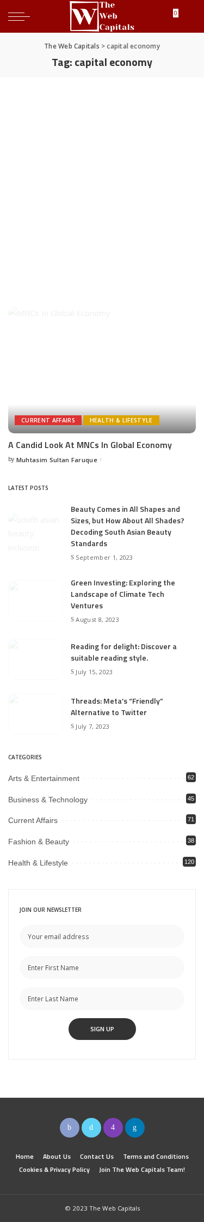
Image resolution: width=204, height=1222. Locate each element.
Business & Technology (48, 799)
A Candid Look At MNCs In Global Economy (90, 444)
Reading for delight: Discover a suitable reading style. (124, 651)
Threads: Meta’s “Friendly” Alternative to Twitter (117, 706)
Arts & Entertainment (43, 778)
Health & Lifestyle (121, 420)
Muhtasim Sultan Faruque (56, 460)
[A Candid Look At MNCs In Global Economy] (102, 369)
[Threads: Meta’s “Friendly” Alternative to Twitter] (35, 713)
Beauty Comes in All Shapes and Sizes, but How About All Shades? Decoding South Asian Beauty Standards (127, 526)
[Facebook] (69, 1128)
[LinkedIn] (135, 1128)
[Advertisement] (102, 185)
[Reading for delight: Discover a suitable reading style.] (35, 659)
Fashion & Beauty (38, 841)
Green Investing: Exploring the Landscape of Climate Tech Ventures (123, 594)
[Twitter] (91, 1128)
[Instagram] (113, 1128)
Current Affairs (48, 420)
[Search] (187, 16)
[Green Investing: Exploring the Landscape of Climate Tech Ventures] (35, 600)
